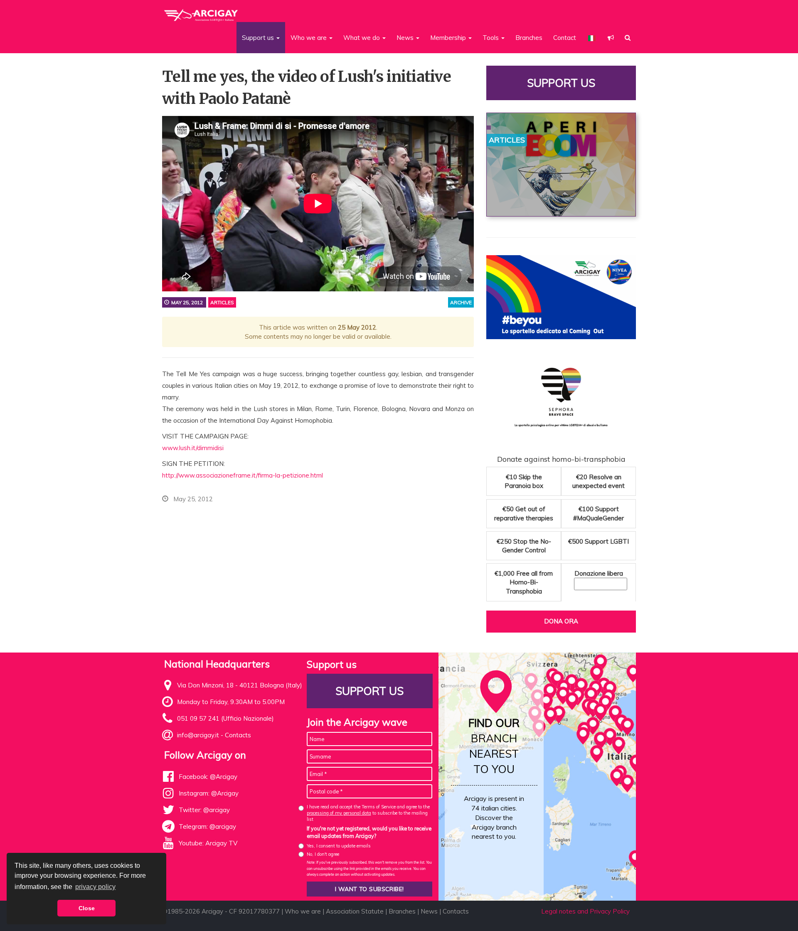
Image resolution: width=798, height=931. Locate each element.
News (429, 911)
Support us (561, 83)
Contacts (238, 735)
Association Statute (355, 911)
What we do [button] (362, 38)
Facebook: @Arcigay (208, 777)
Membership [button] (449, 38)
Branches (528, 38)
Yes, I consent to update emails (339, 846)
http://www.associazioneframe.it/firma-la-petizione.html (242, 475)
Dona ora (561, 621)
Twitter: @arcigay (204, 810)
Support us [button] (259, 38)
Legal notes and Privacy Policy (585, 911)
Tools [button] (491, 38)
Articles (222, 302)
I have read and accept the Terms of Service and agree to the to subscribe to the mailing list (368, 813)
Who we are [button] (309, 38)
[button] (610, 37)
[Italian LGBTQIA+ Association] (201, 11)
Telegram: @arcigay (207, 826)
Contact (564, 38)
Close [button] (87, 908)
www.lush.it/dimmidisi (193, 448)
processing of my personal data (339, 813)
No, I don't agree (323, 854)
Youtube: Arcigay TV (208, 843)
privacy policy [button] (95, 886)
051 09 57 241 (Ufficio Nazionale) (225, 718)
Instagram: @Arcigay (209, 793)
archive (461, 302)
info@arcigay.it (198, 735)
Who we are (303, 911)
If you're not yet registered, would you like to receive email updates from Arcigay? (369, 832)
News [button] (406, 38)
